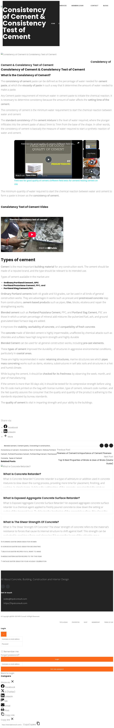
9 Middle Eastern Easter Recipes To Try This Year (21, 556)
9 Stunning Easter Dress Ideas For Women (19, 542)
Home (53, 23)
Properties (75, 622)
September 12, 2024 (12, 470)
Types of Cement (15, 458)
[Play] (91, 162)
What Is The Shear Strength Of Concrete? (31, 522)
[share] (78, 143)
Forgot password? (10, 655)
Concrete (78, 58)
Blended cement (10, 446)
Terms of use (108, 622)
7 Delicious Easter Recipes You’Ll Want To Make (21, 551)
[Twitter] (8, 586)
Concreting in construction (40, 446)
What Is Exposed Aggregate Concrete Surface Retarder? (41, 498)
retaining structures (57, 359)
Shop (85, 622)
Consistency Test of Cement (31, 450)
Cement (71, 58)
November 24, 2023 (12, 494)
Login (57, 659)
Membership (96, 622)
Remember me (11, 651)
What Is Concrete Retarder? (22, 474)
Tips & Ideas (63, 622)
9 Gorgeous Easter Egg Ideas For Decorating (21, 546)
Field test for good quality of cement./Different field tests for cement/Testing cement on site (48, 143)
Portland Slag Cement (38, 454)
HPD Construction (40, 58)
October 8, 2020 (11, 58)
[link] (18, 143)
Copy (29, 724)
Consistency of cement (10, 450)
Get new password (57, 669)
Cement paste (23, 446)
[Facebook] (3, 586)
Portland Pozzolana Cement (18, 454)
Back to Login (7, 673)
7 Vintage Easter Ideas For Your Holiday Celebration (23, 561)
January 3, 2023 (11, 518)
